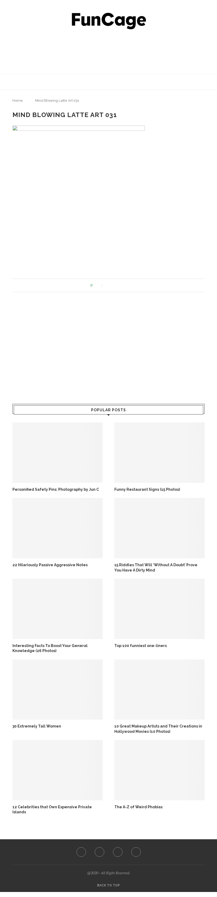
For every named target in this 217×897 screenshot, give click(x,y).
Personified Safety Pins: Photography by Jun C (55, 489)
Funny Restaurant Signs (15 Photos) (147, 489)
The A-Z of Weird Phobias (138, 807)
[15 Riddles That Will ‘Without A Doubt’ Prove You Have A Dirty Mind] (159, 528)
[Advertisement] (108, 50)
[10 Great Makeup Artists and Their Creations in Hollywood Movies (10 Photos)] (159, 689)
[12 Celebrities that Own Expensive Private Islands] (57, 770)
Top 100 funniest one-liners (140, 646)
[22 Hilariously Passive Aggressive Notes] (57, 528)
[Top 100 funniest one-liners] (159, 609)
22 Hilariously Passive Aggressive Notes (50, 565)
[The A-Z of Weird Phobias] (159, 770)
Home (17, 100)
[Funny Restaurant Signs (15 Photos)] (159, 452)
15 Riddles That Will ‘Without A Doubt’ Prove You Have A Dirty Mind (155, 567)
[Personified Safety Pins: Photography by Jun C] (57, 452)
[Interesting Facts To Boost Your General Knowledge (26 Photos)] (57, 609)
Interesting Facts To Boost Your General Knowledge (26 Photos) (50, 648)
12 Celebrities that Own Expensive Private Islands (52, 809)
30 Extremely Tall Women (36, 726)
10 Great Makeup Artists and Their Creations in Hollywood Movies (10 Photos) (158, 729)
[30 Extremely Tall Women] (57, 689)
